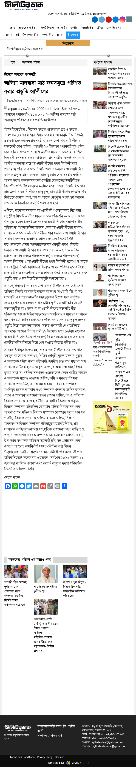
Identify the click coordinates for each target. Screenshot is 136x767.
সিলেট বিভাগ (47, 28)
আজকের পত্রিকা (27, 28)
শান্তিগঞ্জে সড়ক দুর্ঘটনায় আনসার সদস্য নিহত (117, 280)
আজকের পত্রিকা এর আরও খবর (30, 559)
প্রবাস (9, 35)
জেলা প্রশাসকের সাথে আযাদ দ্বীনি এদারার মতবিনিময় (119, 181)
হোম (12, 28)
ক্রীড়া (100, 28)
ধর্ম (17, 35)
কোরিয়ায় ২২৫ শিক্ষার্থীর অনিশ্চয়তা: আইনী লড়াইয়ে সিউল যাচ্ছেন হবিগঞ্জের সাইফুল (119, 310)
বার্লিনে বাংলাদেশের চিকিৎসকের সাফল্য (118, 267)
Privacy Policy (44, 757)
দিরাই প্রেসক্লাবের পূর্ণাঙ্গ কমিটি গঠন (117, 327)
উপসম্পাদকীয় (30, 35)
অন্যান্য (60, 35)
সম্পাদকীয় (47, 35)
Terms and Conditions (22, 757)
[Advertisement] (46, 526)
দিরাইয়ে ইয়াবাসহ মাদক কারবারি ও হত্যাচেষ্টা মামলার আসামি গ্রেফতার (118, 252)
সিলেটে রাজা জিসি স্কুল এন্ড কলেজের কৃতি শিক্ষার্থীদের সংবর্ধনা (123, 366)
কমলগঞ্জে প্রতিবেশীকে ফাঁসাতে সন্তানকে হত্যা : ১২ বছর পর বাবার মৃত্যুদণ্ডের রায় (119, 231)
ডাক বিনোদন (113, 28)
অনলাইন (62, 28)
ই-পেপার (73, 35)
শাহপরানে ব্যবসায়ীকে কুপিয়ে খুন (120, 293)
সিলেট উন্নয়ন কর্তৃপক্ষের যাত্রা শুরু (15, 593)
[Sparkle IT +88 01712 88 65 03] (77, 763)
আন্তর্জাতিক (87, 28)
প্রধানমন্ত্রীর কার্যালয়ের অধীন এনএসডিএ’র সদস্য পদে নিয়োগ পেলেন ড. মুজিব (119, 210)
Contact (59, 757)
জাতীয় (74, 28)
